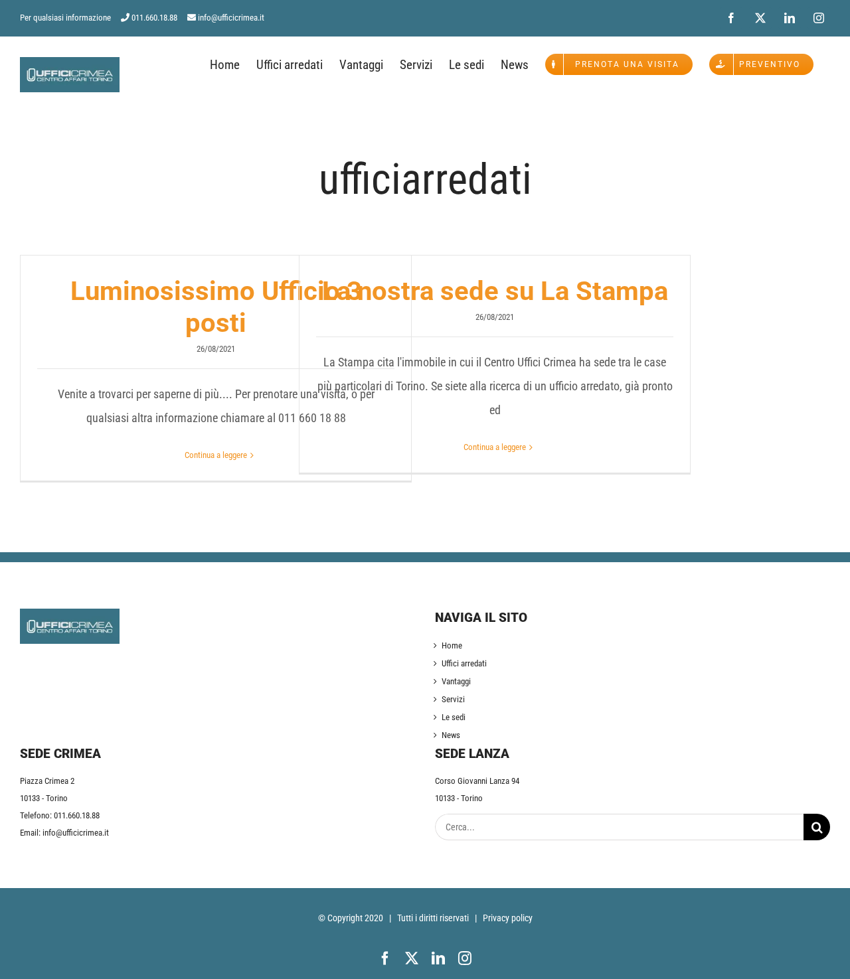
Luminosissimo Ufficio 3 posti (216, 307)
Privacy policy (508, 918)
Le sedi (454, 717)
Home (452, 645)
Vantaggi (456, 681)
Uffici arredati (464, 663)
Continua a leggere (216, 455)
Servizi (453, 699)
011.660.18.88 (154, 18)
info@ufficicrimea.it (231, 18)
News (451, 735)
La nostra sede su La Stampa (495, 291)
